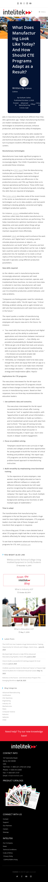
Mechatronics (7, 706)
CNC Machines (7, 698)
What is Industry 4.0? (24, 589)
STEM (4, 720)
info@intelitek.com (15, 775)
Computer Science (8, 712)
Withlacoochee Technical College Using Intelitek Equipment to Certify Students (24, 561)
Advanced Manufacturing (24, 104)
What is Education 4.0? (24, 629)
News (4, 709)
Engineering (6, 701)
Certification (6, 695)
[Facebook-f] (22, 876)
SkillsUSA (5, 717)
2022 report (19, 170)
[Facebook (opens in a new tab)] (21, 3)
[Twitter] (17, 876)
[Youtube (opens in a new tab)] (30, 3)
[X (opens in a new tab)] (18, 3)
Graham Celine (25, 98)
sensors (16, 213)
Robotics (5, 714)
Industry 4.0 (39, 104)
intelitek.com (26, 544)
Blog (33, 104)
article (11, 196)
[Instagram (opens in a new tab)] (24, 3)
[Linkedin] (31, 876)
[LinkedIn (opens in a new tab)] (27, 3)
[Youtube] (26, 876)
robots (14, 236)
